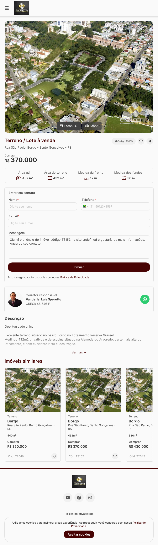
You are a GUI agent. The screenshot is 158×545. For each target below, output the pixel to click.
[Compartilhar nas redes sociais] (149, 141)
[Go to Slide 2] (92, 407)
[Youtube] (67, 497)
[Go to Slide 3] (95, 407)
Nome (13, 200)
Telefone (89, 200)
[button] (79, 77)
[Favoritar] (141, 141)
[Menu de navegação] (7, 8)
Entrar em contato (21, 193)
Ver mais (77, 352)
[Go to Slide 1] (88, 407)
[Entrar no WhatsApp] (145, 299)
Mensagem (16, 233)
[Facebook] (79, 497)
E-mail (13, 216)
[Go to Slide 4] (99, 407)
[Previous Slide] (8, 77)
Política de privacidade (79, 513)
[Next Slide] (150, 77)
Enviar (79, 267)
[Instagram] (90, 497)
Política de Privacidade (74, 277)
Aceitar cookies (79, 534)
